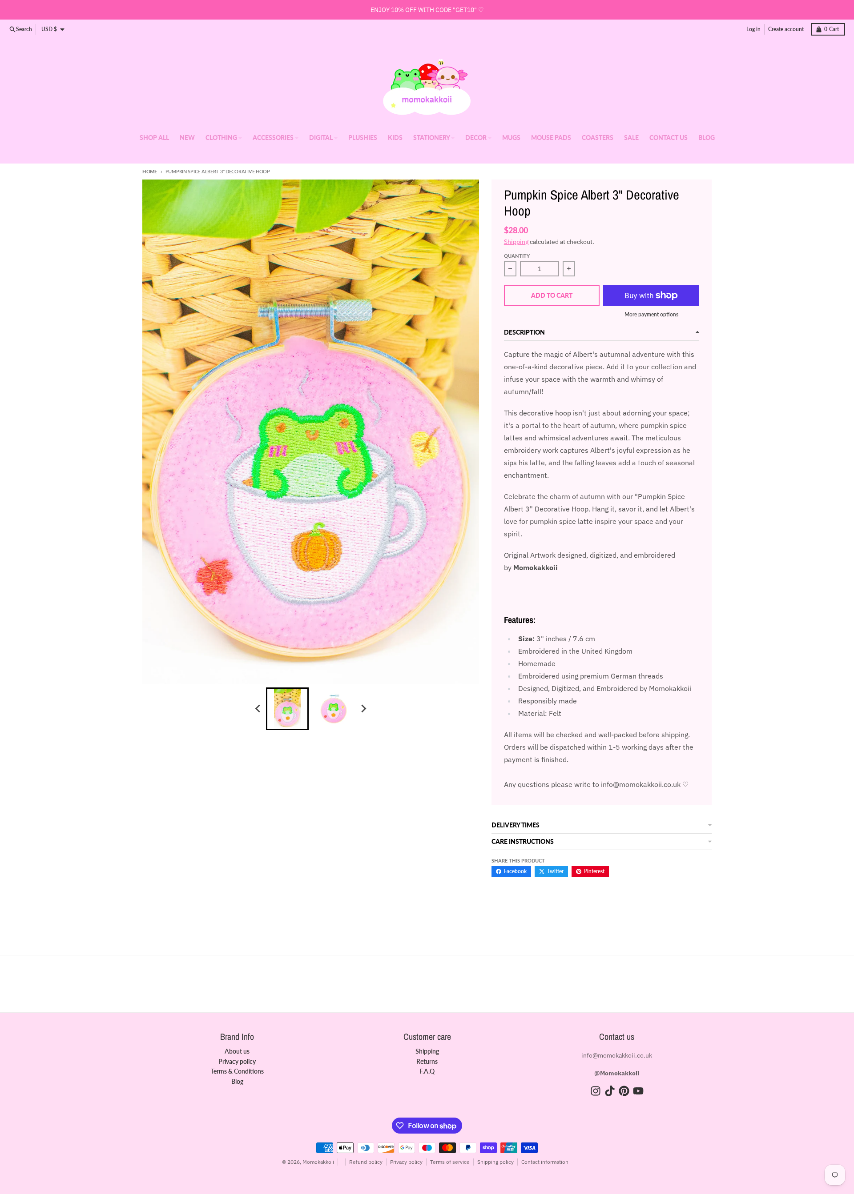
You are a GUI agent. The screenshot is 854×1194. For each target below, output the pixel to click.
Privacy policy (406, 1161)
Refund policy (366, 1161)
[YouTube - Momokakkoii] (638, 1091)
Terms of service (450, 1161)
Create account (786, 29)
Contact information (544, 1161)
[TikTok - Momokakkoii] (609, 1091)
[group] (287, 708)
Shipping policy (495, 1161)
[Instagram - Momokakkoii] (595, 1091)
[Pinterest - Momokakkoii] (624, 1091)
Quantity (517, 256)
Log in (753, 29)
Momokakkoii (318, 1161)
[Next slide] (363, 709)
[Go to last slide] (258, 709)
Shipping (516, 242)
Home (149, 171)
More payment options (651, 314)
